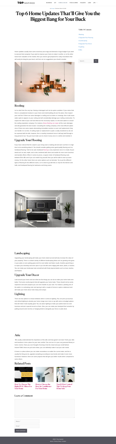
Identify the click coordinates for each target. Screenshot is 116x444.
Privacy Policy (57, 441)
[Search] (96, 61)
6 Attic (80, 50)
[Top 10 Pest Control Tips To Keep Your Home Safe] (66, 380)
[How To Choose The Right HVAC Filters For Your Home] (24, 380)
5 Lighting (82, 47)
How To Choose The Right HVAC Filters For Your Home (23, 387)
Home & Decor (62, 2)
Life (94, 2)
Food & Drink (74, 2)
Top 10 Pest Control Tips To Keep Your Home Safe (64, 387)
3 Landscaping (83, 40)
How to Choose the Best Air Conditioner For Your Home (43, 387)
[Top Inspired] (26, 2)
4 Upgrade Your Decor (85, 44)
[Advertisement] (45, 39)
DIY (55, 2)
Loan (89, 2)
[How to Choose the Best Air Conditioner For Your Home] (45, 380)
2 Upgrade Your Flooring (86, 37)
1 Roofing (81, 34)
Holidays (83, 2)
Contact (64, 441)
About (51, 441)
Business (49, 2)
